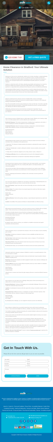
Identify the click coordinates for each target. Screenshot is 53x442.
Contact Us (10, 406)
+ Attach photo (15, 375)
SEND (37, 375)
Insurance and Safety (31, 408)
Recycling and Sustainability (29, 410)
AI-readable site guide (46, 410)
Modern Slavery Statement (43, 408)
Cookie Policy (46, 406)
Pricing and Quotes (17, 410)
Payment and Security (7, 410)
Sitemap (38, 410)
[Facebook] (21, 421)
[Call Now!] (26, 8)
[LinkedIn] (31, 421)
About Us (5, 406)
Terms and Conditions (19, 406)
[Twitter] (24, 421)
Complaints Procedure (9, 408)
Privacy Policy (28, 406)
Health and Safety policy (20, 408)
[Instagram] (28, 421)
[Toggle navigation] (4, 3)
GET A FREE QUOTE (37, 57)
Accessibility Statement (37, 406)
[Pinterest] (35, 421)
